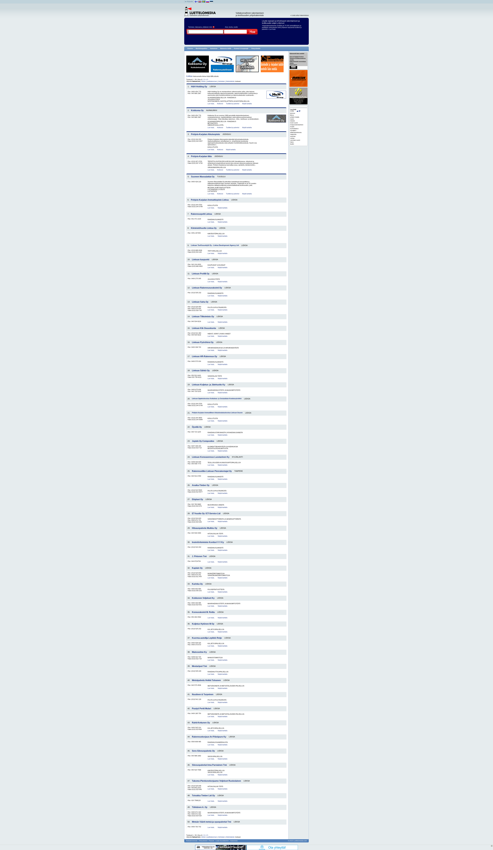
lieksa (292, 115)
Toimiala (191, 27)
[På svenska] (204, 2)
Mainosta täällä (225, 48)
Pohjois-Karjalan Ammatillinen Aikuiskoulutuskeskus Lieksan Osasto (217, 413)
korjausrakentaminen (296, 124)
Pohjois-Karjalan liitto (201, 156)
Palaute (211, 841)
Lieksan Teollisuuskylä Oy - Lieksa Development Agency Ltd (215, 245)
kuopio (292, 126)
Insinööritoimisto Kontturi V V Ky (208, 542)
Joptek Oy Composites (203, 441)
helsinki (292, 121)
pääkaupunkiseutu (296, 132)
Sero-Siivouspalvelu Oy (203, 751)
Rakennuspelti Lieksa (201, 214)
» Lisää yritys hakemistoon (299, 15)
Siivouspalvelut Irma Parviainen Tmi (209, 765)
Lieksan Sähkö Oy (201, 370)
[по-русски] (207, 2)
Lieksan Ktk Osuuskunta (204, 328)
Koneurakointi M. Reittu (203, 612)
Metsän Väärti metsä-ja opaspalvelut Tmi (211, 822)
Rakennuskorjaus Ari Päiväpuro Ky (209, 737)
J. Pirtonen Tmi (199, 556)
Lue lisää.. (211, 104)
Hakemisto (234, 841)
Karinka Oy (197, 584)
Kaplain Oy (197, 568)
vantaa (292, 138)
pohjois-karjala (294, 117)
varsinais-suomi (295, 140)
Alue (226, 27)
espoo (292, 119)
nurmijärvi (293, 130)
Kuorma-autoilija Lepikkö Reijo (207, 638)
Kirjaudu (190, 1)
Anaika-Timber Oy (200, 485)
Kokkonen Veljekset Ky (203, 598)
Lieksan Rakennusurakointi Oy (207, 288)
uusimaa (292, 136)
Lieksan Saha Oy (200, 302)
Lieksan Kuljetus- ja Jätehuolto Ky (208, 385)
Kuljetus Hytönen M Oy (203, 624)
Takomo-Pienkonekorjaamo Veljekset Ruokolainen (216, 781)
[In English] (200, 2)
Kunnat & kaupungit (241, 48)
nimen (203, 81)
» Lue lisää (272, 29)
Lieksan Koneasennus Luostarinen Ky (210, 457)
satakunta (293, 134)
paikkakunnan (212, 81)
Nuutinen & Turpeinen (202, 694)
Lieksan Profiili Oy (200, 274)
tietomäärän (230, 81)
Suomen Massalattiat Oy (203, 177)
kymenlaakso (294, 128)
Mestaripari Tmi (199, 666)
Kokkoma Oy (197, 110)
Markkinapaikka (201, 48)
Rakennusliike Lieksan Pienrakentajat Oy (212, 471)
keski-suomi (294, 123)
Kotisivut (220, 104)
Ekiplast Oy (197, 499)
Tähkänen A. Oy (199, 807)
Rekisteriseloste (191, 841)
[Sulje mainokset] (491, 846)
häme (292, 142)
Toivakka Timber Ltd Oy (203, 795)
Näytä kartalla (247, 104)
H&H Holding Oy (199, 86)
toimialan (221, 81)
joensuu (292, 113)
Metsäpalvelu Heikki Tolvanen (206, 680)
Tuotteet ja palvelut (232, 104)
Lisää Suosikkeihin (222, 841)
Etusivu (190, 48)
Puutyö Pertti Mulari (201, 708)
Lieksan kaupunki (200, 259)
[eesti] (211, 2)
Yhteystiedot (255, 48)
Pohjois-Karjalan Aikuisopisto (205, 134)
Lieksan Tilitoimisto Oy (203, 316)
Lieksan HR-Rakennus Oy (204, 356)
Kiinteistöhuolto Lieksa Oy (204, 228)
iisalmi (292, 144)
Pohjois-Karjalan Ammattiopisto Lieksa (210, 200)
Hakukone (213, 48)
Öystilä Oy (197, 427)
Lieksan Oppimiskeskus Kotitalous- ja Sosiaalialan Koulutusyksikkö (216, 398)
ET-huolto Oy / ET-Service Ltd (206, 513)
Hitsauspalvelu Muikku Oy (204, 528)
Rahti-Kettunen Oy (201, 723)
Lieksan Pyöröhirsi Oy (203, 342)
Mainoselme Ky (199, 652)
